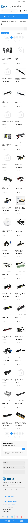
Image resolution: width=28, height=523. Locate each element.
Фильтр (6, 33)
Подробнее (5, 63)
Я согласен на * (14, 453)
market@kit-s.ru (10, 505)
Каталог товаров (9, 16)
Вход (19, 1)
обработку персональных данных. (14, 453)
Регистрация (23, 1)
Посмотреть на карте (7, 493)
